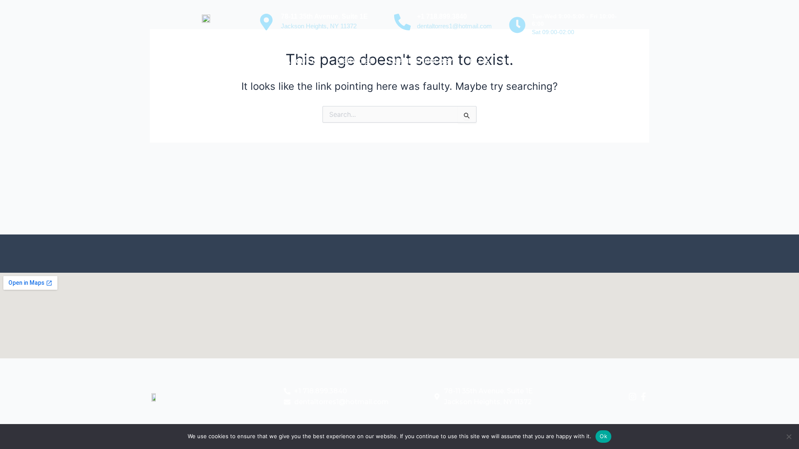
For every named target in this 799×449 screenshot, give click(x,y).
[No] (788, 436)
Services (355, 61)
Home (263, 61)
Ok (603, 436)
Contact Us (523, 61)
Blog (479, 61)
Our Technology (421, 61)
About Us (303, 61)
